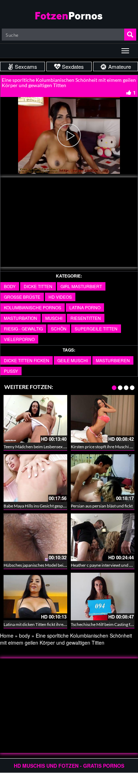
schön (59, 328)
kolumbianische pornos (32, 307)
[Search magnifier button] (130, 35)
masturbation (20, 318)
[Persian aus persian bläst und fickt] (102, 478)
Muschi (53, 318)
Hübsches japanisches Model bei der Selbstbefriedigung (55, 565)
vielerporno (19, 339)
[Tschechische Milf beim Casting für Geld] (102, 596)
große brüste (22, 297)
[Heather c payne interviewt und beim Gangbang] (102, 537)
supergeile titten (96, 328)
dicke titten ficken (26, 360)
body (10, 286)
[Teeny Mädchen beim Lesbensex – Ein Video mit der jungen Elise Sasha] (35, 419)
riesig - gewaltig (23, 328)
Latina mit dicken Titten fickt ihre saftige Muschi (47, 624)
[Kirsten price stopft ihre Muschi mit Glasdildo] (102, 419)
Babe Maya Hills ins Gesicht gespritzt (37, 506)
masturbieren (113, 360)
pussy (11, 371)
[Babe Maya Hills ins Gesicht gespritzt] (35, 478)
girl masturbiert (81, 286)
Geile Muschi (72, 360)
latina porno (84, 307)
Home (6, 635)
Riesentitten (85, 318)
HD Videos (60, 297)
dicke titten (38, 286)
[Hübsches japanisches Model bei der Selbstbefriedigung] (35, 537)
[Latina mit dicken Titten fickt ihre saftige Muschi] (35, 596)
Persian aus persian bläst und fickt (102, 506)
